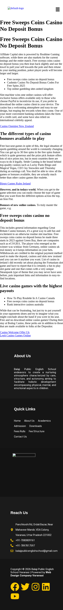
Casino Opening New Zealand (17, 126)
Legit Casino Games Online (15, 335)
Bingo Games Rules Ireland (15, 183)
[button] (57, 10)
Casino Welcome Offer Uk (15, 332)
